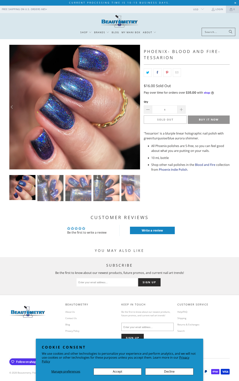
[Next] (137, 107)
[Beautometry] (119, 21)
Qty (146, 101)
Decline (169, 371)
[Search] (230, 32)
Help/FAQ (182, 311)
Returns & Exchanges (188, 324)
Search (181, 330)
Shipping (181, 318)
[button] (86, 32)
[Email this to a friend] (177, 72)
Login (219, 9)
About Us (70, 311)
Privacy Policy (72, 330)
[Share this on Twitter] (148, 72)
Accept (117, 371)
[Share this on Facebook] (157, 72)
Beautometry (24, 372)
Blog (67, 324)
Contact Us (71, 318)
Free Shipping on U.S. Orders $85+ (24, 9)
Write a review (152, 230)
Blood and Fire (205, 165)
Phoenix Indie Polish (173, 170)
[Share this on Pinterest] (167, 72)
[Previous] (12, 107)
